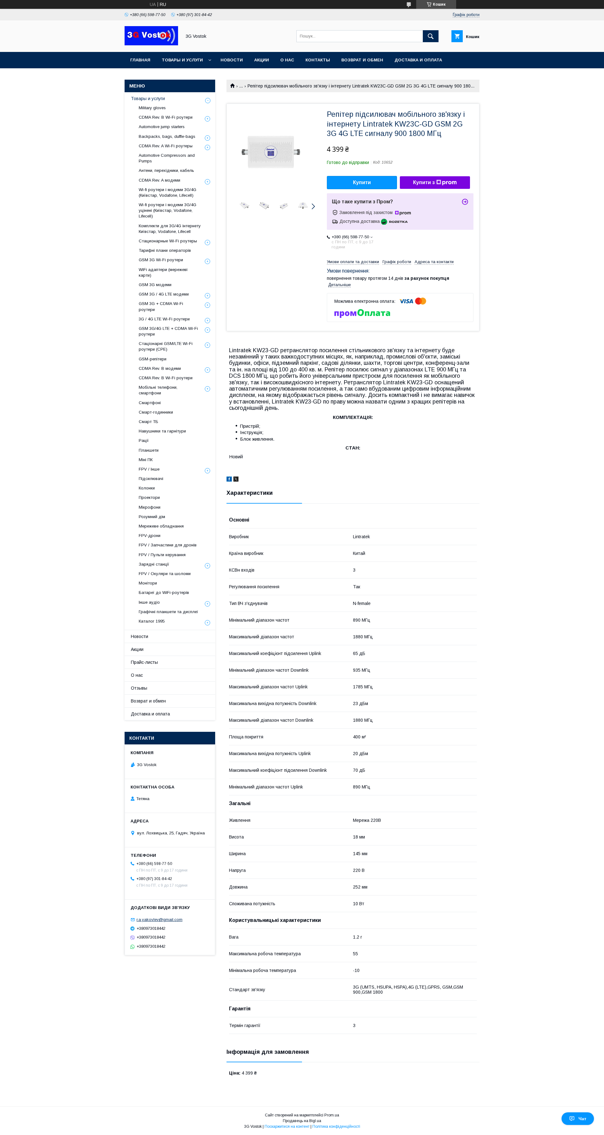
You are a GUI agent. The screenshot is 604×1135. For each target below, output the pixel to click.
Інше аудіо (149, 602)
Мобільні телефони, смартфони (158, 390)
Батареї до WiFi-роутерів (164, 592)
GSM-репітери (152, 359)
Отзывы (139, 688)
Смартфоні (150, 402)
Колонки (147, 488)
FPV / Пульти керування (162, 554)
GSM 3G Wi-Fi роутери (161, 259)
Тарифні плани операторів (165, 250)
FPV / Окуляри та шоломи (165, 573)
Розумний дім (152, 516)
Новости (232, 60)
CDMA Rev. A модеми (159, 180)
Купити (362, 182)
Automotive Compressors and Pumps (167, 158)
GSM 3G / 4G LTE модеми (164, 294)
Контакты (317, 60)
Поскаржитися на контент (287, 1126)
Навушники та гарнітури (162, 431)
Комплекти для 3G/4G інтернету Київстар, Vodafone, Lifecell (170, 228)
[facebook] (229, 480)
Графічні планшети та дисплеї (168, 611)
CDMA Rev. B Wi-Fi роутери (166, 117)
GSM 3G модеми (155, 284)
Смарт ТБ (148, 421)
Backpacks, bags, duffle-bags (167, 136)
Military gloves (152, 107)
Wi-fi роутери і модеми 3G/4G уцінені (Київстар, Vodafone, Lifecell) (167, 210)
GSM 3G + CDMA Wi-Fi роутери (161, 306)
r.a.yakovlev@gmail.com (159, 919)
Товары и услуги (182, 60)
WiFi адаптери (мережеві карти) (163, 272)
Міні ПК (146, 459)
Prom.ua (331, 1115)
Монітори (148, 583)
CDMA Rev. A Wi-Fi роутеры (166, 146)
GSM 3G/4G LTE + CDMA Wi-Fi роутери (168, 331)
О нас (287, 60)
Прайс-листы (144, 662)
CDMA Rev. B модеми (160, 368)
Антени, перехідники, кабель (166, 170)
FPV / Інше (149, 469)
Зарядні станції (154, 564)
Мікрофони (149, 507)
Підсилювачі (151, 478)
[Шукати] (431, 36)
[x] (235, 480)
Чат (582, 1118)
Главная (140, 60)
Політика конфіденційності (336, 1126)
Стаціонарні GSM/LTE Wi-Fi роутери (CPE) (166, 346)
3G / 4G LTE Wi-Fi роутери (164, 319)
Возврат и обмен (362, 60)
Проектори (149, 497)
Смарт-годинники (156, 412)
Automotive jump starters (162, 126)
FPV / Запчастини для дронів (168, 545)
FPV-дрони (149, 535)
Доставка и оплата (418, 60)
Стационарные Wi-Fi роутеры (168, 241)
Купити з (424, 182)
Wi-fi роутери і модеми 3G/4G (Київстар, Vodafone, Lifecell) (167, 192)
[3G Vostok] (151, 43)
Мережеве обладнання (161, 526)
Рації (144, 440)
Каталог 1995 (152, 621)
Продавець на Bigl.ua (302, 1121)
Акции (261, 60)
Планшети (149, 450)
